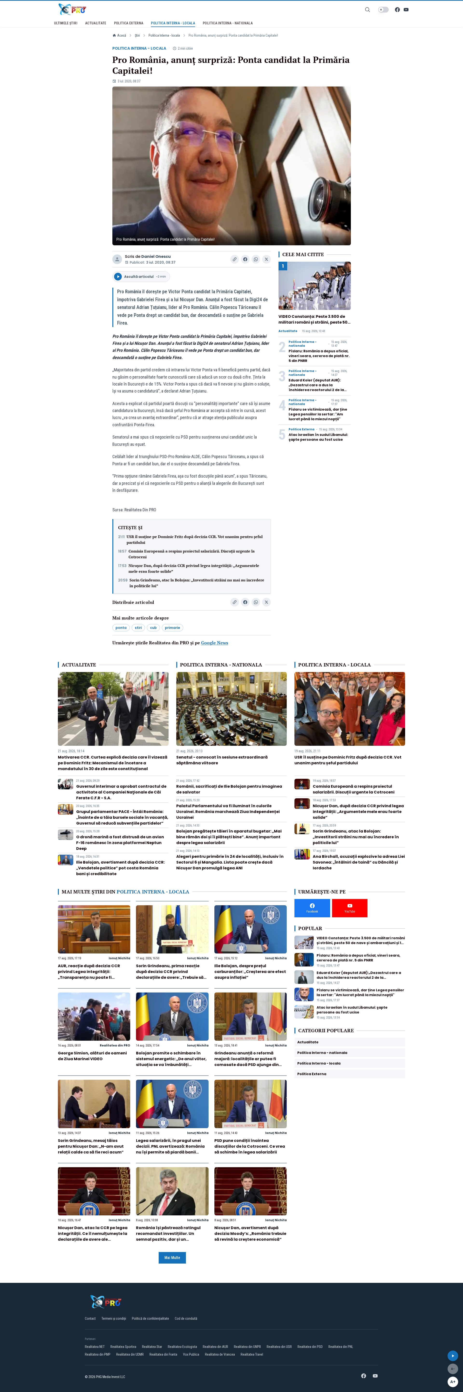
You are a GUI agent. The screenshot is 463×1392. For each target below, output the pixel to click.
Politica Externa (301, 429)
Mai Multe (172, 1257)
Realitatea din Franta (163, 1354)
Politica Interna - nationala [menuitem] (228, 23)
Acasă (121, 35)
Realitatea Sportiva (123, 1347)
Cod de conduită (186, 1318)
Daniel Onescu (156, 256)
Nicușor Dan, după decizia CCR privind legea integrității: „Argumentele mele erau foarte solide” (194, 568)
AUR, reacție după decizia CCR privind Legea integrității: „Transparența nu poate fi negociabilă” (89, 974)
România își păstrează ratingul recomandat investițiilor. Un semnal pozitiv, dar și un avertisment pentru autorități (168, 1236)
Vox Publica (191, 1354)
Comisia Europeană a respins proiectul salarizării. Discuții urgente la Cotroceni (192, 553)
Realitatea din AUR (215, 1347)
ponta (121, 627)
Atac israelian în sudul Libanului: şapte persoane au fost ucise (318, 437)
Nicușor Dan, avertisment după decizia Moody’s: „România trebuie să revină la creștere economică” (250, 1233)
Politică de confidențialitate (150, 1318)
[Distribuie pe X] (266, 259)
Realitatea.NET (95, 1347)
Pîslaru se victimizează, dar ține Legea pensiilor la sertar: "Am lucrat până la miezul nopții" (318, 414)
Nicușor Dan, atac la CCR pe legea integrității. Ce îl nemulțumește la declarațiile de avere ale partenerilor (93, 1236)
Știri (137, 35)
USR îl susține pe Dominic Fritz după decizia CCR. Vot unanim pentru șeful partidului (195, 539)
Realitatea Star (152, 1347)
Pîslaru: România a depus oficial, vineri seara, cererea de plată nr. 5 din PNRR (319, 356)
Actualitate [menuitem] (95, 23)
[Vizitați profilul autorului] (117, 259)
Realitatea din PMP (97, 1354)
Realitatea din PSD (310, 1347)
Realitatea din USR (279, 1347)
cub (153, 627)
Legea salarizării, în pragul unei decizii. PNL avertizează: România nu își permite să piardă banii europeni (170, 1149)
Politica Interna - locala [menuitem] (173, 23)
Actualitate (288, 331)
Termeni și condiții (114, 1318)
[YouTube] (406, 10)
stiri (138, 627)
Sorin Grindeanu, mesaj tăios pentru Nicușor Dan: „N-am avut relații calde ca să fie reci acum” (91, 1146)
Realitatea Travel (252, 1354)
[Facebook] (397, 10)
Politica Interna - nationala (303, 344)
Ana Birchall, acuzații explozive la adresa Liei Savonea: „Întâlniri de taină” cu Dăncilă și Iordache (359, 862)
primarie (172, 627)
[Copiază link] (234, 259)
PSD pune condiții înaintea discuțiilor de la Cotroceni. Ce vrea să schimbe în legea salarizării (249, 1146)
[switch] (383, 10)
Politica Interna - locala (164, 35)
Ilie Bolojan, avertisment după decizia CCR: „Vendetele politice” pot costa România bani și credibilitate (120, 868)
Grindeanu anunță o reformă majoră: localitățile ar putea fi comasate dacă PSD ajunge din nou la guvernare (246, 1061)
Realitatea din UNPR (247, 1347)
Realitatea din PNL (340, 1347)
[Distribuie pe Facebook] (245, 259)
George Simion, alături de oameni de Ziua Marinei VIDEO (92, 1056)
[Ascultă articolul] (453, 1356)
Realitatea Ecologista (182, 1347)
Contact (90, 1318)
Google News (214, 643)
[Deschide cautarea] (367, 9)
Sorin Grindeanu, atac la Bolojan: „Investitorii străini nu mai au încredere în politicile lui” (196, 582)
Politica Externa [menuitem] (128, 23)
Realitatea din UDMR (130, 1354)
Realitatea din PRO (115, 1045)
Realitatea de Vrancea (220, 1354)
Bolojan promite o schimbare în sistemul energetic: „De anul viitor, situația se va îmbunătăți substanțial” (171, 1061)
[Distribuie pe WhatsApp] (256, 259)
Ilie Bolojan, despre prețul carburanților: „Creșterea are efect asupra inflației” (250, 971)
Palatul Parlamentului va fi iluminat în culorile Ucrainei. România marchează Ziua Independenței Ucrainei (228, 811)
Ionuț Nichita (119, 958)
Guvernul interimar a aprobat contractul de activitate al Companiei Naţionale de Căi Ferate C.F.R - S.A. (121, 792)
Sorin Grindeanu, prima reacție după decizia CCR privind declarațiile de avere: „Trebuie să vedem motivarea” (170, 974)
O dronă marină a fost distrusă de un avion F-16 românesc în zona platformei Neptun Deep (120, 842)
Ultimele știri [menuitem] (65, 23)
